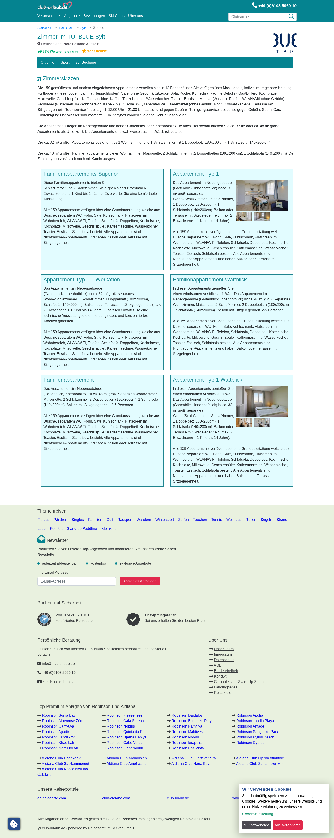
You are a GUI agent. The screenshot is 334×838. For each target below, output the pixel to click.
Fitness (43, 520)
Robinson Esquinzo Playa (193, 721)
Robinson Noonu (185, 737)
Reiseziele (222, 693)
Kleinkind (109, 528)
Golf (110, 520)
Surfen (183, 520)
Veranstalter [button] (47, 16)
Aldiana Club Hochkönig (61, 758)
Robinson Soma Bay (58, 715)
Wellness (233, 520)
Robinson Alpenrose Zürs (62, 721)
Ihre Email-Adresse (52, 572)
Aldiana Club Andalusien (127, 758)
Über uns (135, 16)
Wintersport (164, 520)
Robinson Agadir (55, 732)
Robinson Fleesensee (124, 715)
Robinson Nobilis (121, 726)
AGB (218, 665)
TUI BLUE (66, 28)
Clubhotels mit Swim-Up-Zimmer (240, 682)
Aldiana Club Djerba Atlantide (260, 758)
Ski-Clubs (117, 16)
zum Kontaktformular (59, 682)
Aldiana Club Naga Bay (190, 763)
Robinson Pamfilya (187, 726)
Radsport (124, 520)
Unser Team (224, 649)
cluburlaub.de (178, 798)
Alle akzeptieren (287, 825)
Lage (41, 528)
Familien (95, 520)
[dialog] (284, 808)
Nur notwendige (256, 825)
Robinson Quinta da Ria (126, 732)
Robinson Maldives (187, 732)
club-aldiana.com (116, 798)
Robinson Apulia (249, 715)
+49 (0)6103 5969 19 (277, 5)
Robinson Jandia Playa (255, 721)
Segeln (266, 520)
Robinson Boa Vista (188, 748)
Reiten (251, 520)
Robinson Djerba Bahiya (127, 737)
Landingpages (225, 687)
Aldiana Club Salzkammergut (65, 763)
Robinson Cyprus (250, 743)
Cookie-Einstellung (257, 814)
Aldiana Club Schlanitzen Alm (260, 763)
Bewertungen (94, 16)
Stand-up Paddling (82, 528)
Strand (282, 520)
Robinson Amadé (250, 726)
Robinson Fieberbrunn (125, 748)
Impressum (223, 654)
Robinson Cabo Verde (125, 743)
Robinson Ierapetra (187, 743)
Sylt (83, 28)
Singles (78, 520)
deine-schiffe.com (51, 798)
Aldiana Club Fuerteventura (193, 758)
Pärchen (60, 520)
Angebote (72, 16)
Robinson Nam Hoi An (60, 748)
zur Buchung (86, 62)
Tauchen (200, 520)
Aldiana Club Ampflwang (127, 763)
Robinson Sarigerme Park (257, 732)
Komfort (56, 528)
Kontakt (220, 676)
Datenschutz (224, 660)
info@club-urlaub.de (58, 663)
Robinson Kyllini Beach (255, 737)
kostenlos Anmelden (140, 581)
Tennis (216, 520)
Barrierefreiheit (226, 671)
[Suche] (291, 17)
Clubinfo (47, 62)
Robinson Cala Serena (125, 721)
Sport (65, 62)
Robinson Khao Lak (58, 743)
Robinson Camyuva (58, 726)
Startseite (44, 28)
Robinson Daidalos (187, 715)
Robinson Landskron (59, 737)
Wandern (144, 520)
